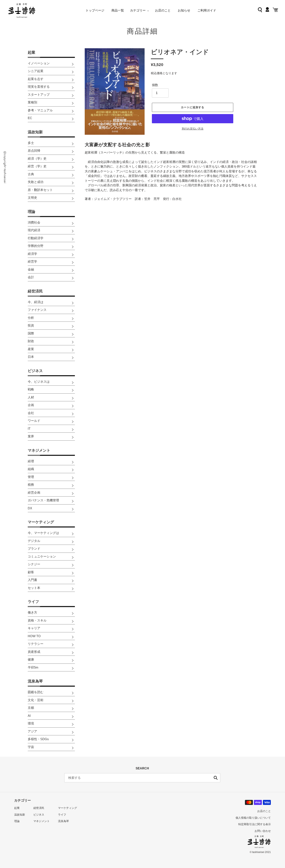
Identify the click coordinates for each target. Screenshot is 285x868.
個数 (155, 85)
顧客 (31, 572)
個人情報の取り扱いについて (253, 817)
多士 (31, 143)
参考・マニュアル (40, 110)
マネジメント (39, 450)
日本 (31, 356)
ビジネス (35, 371)
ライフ (33, 602)
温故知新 (35, 132)
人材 (31, 397)
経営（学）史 (37, 166)
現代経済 (34, 230)
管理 (31, 477)
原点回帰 (34, 150)
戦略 (31, 389)
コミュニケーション (42, 556)
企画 (31, 405)
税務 (31, 484)
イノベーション (39, 63)
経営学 (32, 261)
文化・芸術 (35, 700)
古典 (31, 174)
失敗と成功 (35, 182)
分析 (31, 317)
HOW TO (34, 636)
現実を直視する (39, 86)
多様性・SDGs (38, 739)
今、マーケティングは (43, 533)
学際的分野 (35, 246)
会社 (31, 413)
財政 (31, 341)
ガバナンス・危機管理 (43, 500)
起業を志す (35, 79)
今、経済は (35, 302)
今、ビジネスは (39, 381)
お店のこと (264, 811)
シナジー (34, 564)
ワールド (34, 420)
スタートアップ (39, 94)
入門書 (32, 580)
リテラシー (35, 644)
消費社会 (34, 222)
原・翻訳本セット (40, 190)
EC (30, 118)
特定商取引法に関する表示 (254, 824)
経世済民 (35, 291)
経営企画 (34, 492)
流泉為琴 (35, 681)
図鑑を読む (35, 692)
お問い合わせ (263, 830)
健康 (31, 659)
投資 (31, 325)
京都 (31, 707)
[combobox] (142, 777)
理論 (31, 212)
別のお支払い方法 (192, 128)
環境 (31, 723)
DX (30, 508)
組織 (31, 469)
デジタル (34, 541)
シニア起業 (35, 71)
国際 (31, 333)
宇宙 (31, 747)
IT (29, 428)
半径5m (33, 667)
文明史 (32, 197)
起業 (31, 52)
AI (29, 715)
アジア (32, 731)
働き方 (32, 612)
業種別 (32, 102)
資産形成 (34, 651)
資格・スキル (37, 620)
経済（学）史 (37, 158)
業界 (31, 436)
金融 (31, 269)
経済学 (32, 253)
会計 (31, 277)
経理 (31, 461)
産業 (31, 349)
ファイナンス (37, 309)
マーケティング (41, 522)
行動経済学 (35, 238)
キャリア (34, 628)
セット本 (34, 588)
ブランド (34, 548)
